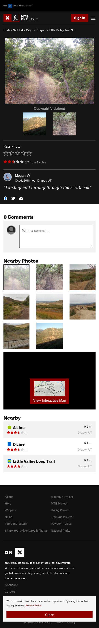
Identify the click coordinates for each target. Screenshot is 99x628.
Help (8, 503)
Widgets (10, 510)
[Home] (22, 18)
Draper (41, 30)
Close (49, 615)
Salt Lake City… (23, 30)
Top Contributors (16, 523)
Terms (59, 622)
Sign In (79, 18)
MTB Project (59, 503)
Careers (10, 591)
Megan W (22, 175)
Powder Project (61, 523)
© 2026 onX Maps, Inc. (37, 622)
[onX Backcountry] (17, 6)
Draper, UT (44, 180)
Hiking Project (60, 510)
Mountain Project (62, 497)
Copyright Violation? (49, 108)
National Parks (60, 530)
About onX (12, 585)
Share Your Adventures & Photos (26, 530)
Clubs (8, 517)
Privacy (71, 622)
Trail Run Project (61, 517)
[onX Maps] (14, 556)
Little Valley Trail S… (62, 30)
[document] (49, 608)
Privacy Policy (33, 605)
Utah (6, 30)
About (9, 497)
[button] (5, 198)
